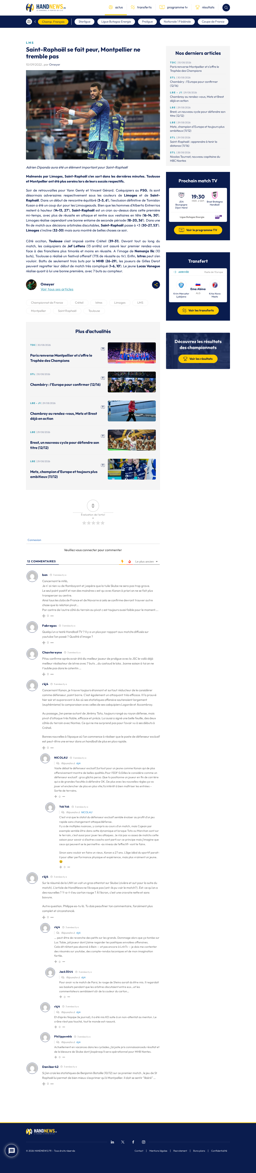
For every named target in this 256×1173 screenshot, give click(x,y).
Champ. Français (53, 22)
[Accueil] (29, 22)
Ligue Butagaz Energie (116, 21)
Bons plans (199, 1151)
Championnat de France (47, 302)
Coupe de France (213, 21)
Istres (98, 302)
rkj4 (78, 763)
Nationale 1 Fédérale (177, 21)
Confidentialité (219, 1151)
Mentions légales (158, 1151)
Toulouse (94, 311)
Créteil (79, 302)
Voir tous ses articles (57, 289)
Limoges (119, 302)
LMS (140, 302)
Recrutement (180, 1151)
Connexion (34, 540)
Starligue (84, 21)
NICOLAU (86, 812)
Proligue (147, 21)
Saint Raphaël (67, 311)
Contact (139, 1151)
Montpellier (38, 311)
